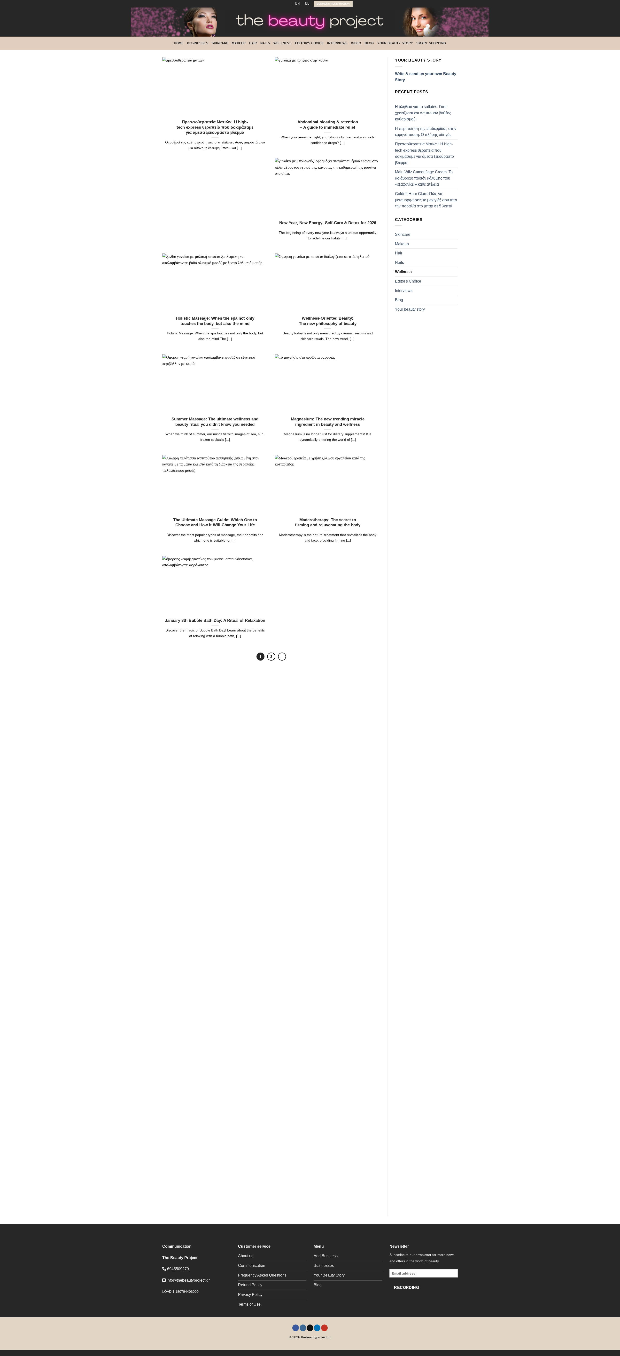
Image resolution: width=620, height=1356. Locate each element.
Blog (369, 43)
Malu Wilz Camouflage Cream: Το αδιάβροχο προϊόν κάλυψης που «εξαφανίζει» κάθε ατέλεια (424, 178)
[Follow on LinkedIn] (283, 3)
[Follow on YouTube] (288, 3)
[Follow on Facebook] (269, 3)
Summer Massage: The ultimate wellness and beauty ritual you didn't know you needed (214, 422)
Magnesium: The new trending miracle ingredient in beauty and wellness (327, 422)
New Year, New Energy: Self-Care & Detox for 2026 (327, 223)
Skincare (220, 43)
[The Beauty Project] (310, 21)
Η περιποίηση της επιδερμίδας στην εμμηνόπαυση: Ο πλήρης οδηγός (425, 131)
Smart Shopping (431, 43)
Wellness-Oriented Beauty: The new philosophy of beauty (327, 321)
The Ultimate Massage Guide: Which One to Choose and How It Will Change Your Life (215, 523)
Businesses (197, 43)
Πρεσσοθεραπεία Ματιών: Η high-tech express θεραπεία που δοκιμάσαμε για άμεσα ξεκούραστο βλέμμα (215, 127)
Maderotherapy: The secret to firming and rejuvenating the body (327, 523)
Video (356, 43)
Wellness (282, 43)
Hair (253, 43)
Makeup (239, 43)
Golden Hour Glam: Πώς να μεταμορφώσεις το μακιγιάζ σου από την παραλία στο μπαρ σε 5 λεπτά (426, 200)
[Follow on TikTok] (279, 3)
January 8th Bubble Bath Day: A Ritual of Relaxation (215, 620)
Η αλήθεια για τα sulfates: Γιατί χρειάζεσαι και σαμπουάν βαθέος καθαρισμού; (423, 113)
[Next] (282, 657)
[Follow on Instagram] (274, 3)
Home (179, 43)
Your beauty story (395, 43)
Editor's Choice (309, 43)
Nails (265, 43)
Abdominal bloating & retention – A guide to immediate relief (327, 125)
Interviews (337, 43)
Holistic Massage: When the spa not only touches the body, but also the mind (215, 321)
